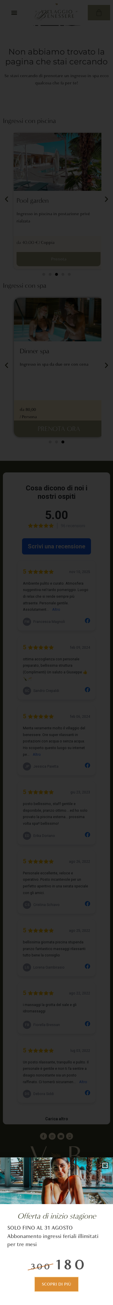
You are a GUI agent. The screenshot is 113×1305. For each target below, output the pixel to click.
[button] (105, 1165)
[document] (56, 652)
